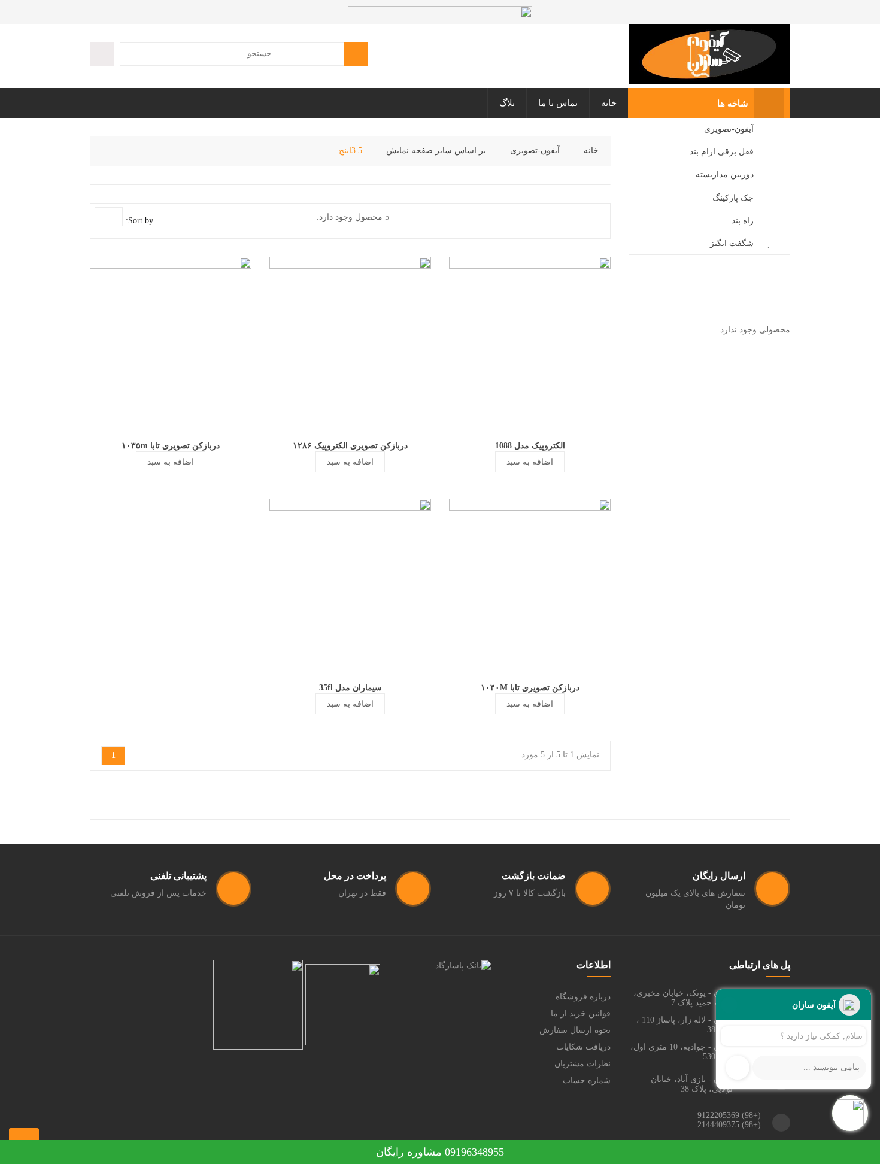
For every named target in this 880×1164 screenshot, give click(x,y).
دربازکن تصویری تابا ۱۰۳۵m (171, 445)
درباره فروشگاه (583, 996)
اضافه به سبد (529, 461)
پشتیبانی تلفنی (178, 876)
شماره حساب (587, 1080)
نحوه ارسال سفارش (575, 1030)
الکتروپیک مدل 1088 (530, 445)
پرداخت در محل (355, 876)
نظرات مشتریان (582, 1063)
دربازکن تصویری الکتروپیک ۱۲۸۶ (350, 445)
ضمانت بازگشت (534, 876)
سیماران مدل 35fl (350, 687)
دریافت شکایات (583, 1046)
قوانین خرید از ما (581, 1013)
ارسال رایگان (719, 876)
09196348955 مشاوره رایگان (440, 1152)
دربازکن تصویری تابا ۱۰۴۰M (530, 687)
